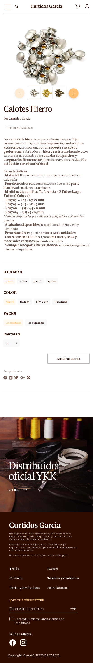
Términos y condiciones (63, 578)
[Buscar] (16, 6)
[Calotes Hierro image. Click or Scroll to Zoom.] (46, 56)
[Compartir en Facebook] (5, 378)
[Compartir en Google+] (22, 377)
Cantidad (11, 334)
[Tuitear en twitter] (16, 377)
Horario (52, 568)
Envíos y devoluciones (24, 588)
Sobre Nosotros (57, 588)
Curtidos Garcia (20, 119)
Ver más (14, 490)
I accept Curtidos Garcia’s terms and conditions (39, 621)
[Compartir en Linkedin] (11, 378)
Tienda (14, 568)
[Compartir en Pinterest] (28, 377)
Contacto (15, 578)
